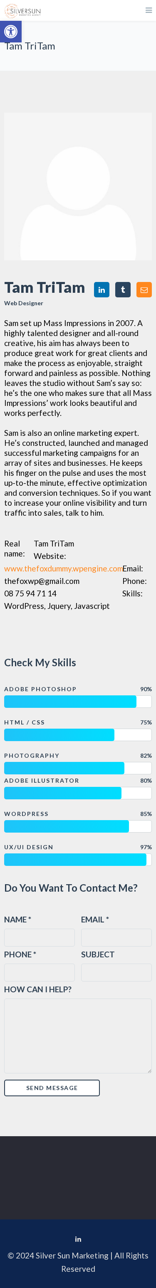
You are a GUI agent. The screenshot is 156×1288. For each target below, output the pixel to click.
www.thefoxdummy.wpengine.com (63, 568)
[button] (11, 31)
